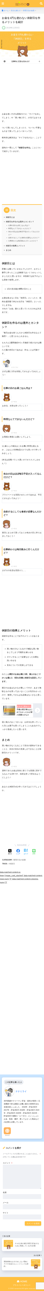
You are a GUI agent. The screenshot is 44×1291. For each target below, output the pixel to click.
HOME (23, 1281)
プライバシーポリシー (22, 1285)
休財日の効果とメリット (15, 246)
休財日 (12, 864)
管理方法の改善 (19, 860)
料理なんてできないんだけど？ (19, 228)
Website (7, 1135)
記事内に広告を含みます (21, 61)
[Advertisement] (22, 87)
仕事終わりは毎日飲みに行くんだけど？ (23, 241)
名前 (5, 1192)
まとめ (8, 250)
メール (5, 1203)
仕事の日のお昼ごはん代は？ (19, 225)
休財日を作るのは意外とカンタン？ (20, 222)
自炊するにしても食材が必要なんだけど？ (24, 238)
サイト (5, 1213)
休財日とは (10, 217)
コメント (8, 1163)
